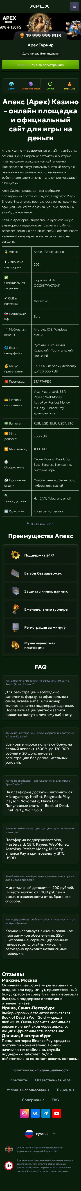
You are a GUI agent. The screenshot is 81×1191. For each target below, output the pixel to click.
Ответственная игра (53, 1080)
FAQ (55, 1099)
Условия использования (28, 1090)
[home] (40, 6)
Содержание (33, 1099)
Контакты (19, 1080)
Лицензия (65, 1090)
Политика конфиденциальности (40, 1070)
